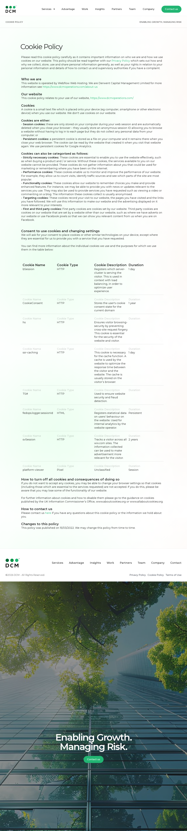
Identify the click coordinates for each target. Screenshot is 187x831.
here (48, 513)
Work (85, 9)
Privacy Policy (121, 60)
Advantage (68, 9)
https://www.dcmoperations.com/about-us (70, 86)
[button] (48, 9)
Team (132, 9)
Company (148, 9)
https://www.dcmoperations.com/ (112, 98)
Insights (100, 9)
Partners (117, 9)
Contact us (171, 9)
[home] (13, 9)
